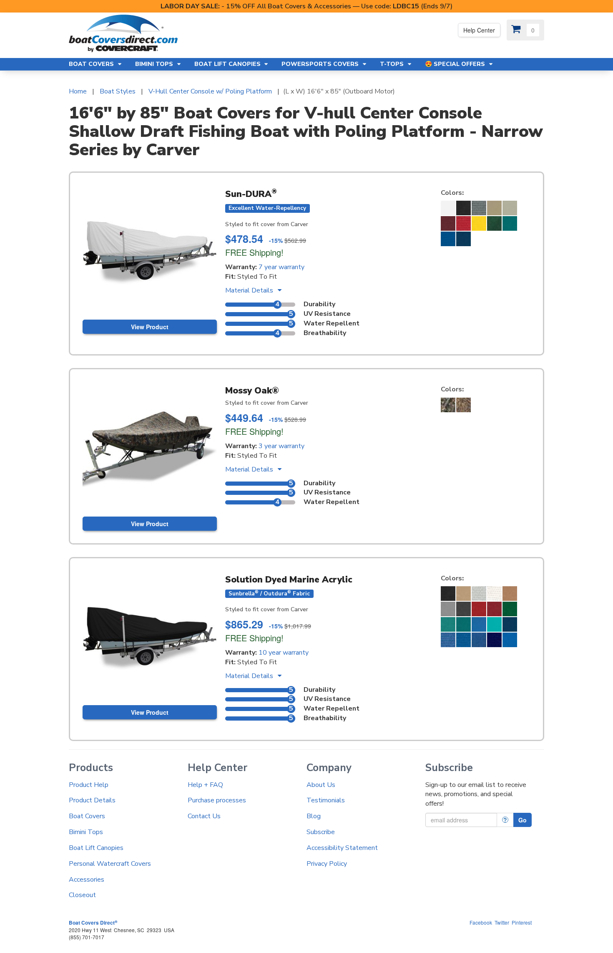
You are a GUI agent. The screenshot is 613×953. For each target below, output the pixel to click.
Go (522, 820)
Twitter (502, 922)
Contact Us (204, 816)
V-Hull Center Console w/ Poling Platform (210, 91)
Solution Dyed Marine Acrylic (288, 579)
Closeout (82, 895)
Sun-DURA (251, 194)
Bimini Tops (86, 832)
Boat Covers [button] (92, 64)
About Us (320, 784)
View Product (149, 327)
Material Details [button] (250, 290)
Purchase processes (217, 800)
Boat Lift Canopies (96, 847)
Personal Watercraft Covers (110, 863)
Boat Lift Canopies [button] (228, 64)
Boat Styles (118, 91)
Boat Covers (87, 816)
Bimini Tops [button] (155, 64)
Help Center (479, 30)
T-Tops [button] (392, 64)
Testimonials (325, 800)
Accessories (86, 879)
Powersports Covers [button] (320, 64)
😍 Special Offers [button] (456, 64)
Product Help (88, 784)
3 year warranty (281, 446)
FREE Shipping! (254, 252)
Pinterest (522, 922)
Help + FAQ (205, 784)
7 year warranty (281, 267)
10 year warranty (284, 652)
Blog (313, 816)
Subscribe (320, 832)
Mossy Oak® (252, 390)
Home (78, 91)
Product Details (92, 800)
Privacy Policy (326, 863)
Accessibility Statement (342, 847)
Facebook (481, 922)
